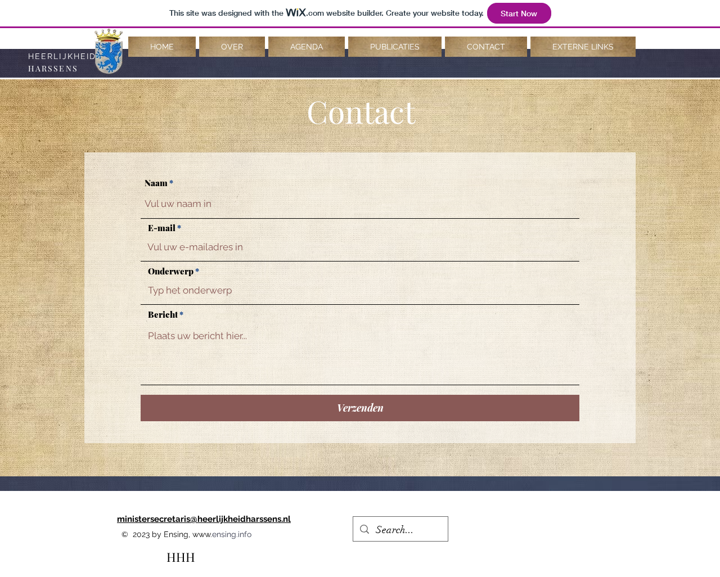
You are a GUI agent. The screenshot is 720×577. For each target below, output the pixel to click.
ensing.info (231, 534)
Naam (156, 183)
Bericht (163, 314)
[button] (232, 47)
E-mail (162, 228)
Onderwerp (171, 271)
